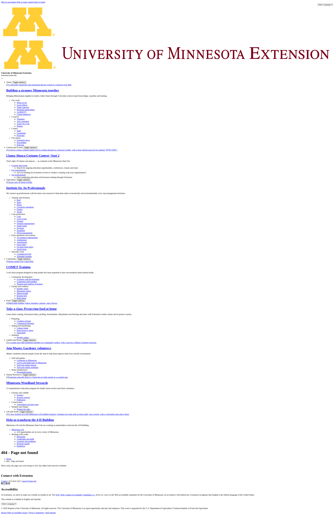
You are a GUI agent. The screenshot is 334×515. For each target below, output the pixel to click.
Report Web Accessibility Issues (14, 513)
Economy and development (28, 279)
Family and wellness (19, 286)
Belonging (21, 437)
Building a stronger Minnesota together (32, 90)
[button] (38, 85)
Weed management (24, 233)
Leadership (21, 133)
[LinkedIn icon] (9, 484)
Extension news (23, 140)
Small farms (21, 249)
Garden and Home (14, 340)
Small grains (22, 226)
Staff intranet (50, 513)
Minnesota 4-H (17, 430)
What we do (22, 103)
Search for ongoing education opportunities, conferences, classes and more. (47, 168)
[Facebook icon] (2, 484)
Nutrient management (25, 223)
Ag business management (27, 238)
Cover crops (22, 219)
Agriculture (11, 180)
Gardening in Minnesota (27, 360)
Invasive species (23, 397)
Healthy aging (22, 289)
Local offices (22, 105)
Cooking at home (24, 321)
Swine (19, 212)
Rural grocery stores (25, 330)
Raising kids (22, 296)
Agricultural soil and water (28, 404)
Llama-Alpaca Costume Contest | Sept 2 (32, 155)
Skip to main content (25, 2)
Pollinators (21, 400)
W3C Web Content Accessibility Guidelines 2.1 (75, 495)
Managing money (24, 291)
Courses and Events (14, 147)
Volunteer (21, 119)
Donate (20, 126)
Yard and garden (18, 358)
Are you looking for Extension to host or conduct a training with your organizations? (51, 172)
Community (11, 259)
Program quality (23, 444)
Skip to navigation (9, 2)
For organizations (18, 170)
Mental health (22, 293)
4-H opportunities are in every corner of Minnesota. (38, 432)
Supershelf (21, 333)
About (9, 82)
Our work (15, 100)
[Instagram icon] (7, 484)
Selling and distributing (21, 326)
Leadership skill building (27, 282)
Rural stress (21, 298)
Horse (19, 205)
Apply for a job (23, 124)
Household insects (24, 372)
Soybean (20, 228)
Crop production (18, 214)
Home (8, 459)
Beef (19, 200)
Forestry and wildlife (20, 393)
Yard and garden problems (27, 367)
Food (8, 300)
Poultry (20, 209)
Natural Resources (14, 375)
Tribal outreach (23, 107)
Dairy (19, 202)
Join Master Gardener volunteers (28, 348)
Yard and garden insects (26, 365)
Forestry (20, 395)
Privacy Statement (36, 513)
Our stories (15, 138)
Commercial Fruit (24, 254)
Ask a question (23, 121)
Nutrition (15, 335)
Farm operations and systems (23, 235)
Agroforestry (22, 242)
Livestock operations (25, 207)
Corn (19, 216)
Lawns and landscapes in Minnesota (31, 363)
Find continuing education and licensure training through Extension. (45, 177)
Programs (21, 135)
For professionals (18, 175)
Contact (14, 128)
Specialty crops (17, 252)
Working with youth (19, 434)
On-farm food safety (25, 247)
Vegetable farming (24, 256)
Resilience (21, 446)
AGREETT (21, 112)
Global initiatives (24, 114)
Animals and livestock (20, 198)
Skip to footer (39, 2)
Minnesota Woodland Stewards (27, 382)
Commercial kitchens (25, 323)
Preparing (15, 319)
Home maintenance (19, 370)
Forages (20, 221)
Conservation (16, 402)
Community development (21, 277)
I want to (15, 117)
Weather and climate (19, 407)
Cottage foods (22, 328)
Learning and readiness (26, 441)
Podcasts (20, 145)
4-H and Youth (12, 412)
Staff (19, 131)
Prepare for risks (23, 409)
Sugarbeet (21, 230)
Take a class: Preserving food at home (31, 308)
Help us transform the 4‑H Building (30, 420)
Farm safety (21, 245)
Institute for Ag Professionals (25, 188)
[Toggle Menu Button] (2, 78)
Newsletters (21, 142)
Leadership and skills (25, 439)
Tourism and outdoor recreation (30, 284)
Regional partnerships (26, 110)
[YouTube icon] (4, 484)
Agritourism (22, 240)
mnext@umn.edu (29, 481)
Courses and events (19, 165)
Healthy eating (23, 337)
